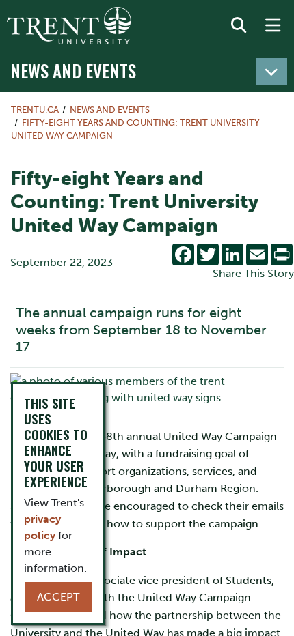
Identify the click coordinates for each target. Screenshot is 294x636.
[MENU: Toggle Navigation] (272, 26)
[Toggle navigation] (271, 71)
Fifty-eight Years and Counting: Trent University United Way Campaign (135, 129)
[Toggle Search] (238, 26)
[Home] (69, 25)
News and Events (73, 70)
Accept (58, 596)
